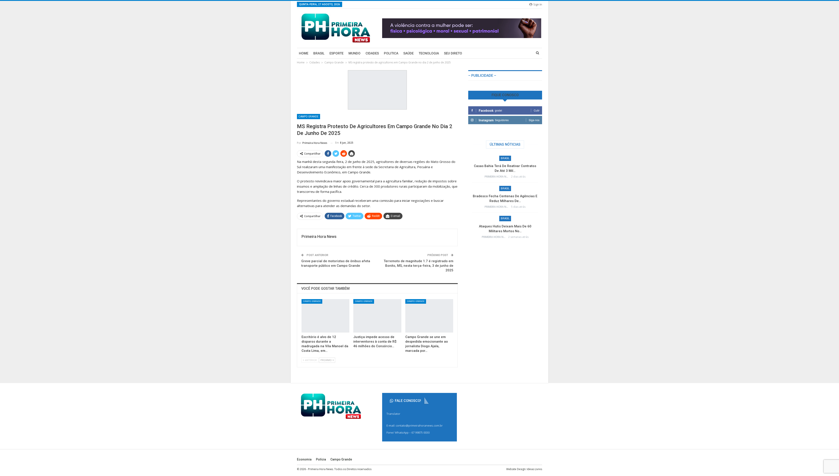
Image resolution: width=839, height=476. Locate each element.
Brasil (318, 53)
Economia (304, 459)
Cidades (372, 53)
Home (303, 53)
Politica (391, 53)
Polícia (321, 459)
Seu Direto (453, 53)
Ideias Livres (534, 469)
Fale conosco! (407, 401)
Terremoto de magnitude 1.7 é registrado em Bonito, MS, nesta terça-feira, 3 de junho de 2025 (418, 265)
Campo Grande (308, 116)
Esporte (336, 53)
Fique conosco (505, 95)
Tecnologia (429, 53)
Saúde (408, 53)
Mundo (354, 53)
